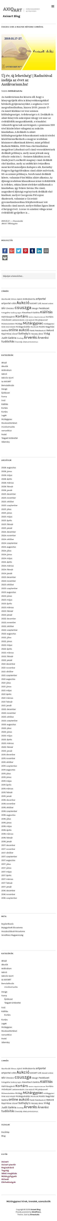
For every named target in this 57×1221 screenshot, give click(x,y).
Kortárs (21, 316)
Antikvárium (6, 370)
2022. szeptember (9, 630)
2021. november (8, 668)
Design (4, 389)
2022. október (7, 626)
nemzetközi (6, 431)
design (35, 308)
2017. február (6, 883)
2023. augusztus (8, 592)
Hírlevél (5, 1179)
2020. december (8, 709)
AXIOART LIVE (35, 303)
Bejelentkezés (7, 924)
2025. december (8, 494)
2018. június (6, 823)
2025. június (6, 513)
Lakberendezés (18, 320)
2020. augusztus (8, 724)
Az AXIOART (6, 381)
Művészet (34, 327)
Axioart (4, 1162)
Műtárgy (18, 324)
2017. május (6, 872)
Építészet (5, 393)
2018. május (6, 826)
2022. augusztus (8, 634)
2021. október (7, 671)
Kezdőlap (5, 1132)
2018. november (8, 804)
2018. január (6, 841)
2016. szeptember (9, 898)
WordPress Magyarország (12, 935)
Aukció (4, 224)
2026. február (7, 487)
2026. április (6, 479)
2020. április (6, 739)
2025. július (6, 509)
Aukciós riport (7, 378)
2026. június (6, 471)
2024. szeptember (9, 543)
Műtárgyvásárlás (23, 327)
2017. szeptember (9, 856)
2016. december (8, 890)
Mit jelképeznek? (41, 320)
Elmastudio (34, 1215)
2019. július (6, 773)
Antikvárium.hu (15, 91)
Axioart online (47, 303)
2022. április (6, 649)
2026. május (6, 475)
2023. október (7, 585)
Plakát (32, 330)
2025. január (6, 528)
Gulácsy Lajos (16, 313)
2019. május (6, 781)
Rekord (50, 330)
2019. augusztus (8, 770)
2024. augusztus (8, 547)
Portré (3, 434)
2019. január (6, 796)
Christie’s (10, 308)
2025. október (7, 502)
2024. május (6, 558)
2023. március (7, 607)
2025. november (8, 498)
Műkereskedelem (8, 324)
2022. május (6, 645)
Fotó (3, 400)
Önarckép (19, 342)
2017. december (8, 845)
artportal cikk (8, 303)
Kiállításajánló (8, 317)
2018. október (7, 807)
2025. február (7, 524)
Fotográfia (5, 313)
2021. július (6, 683)
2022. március (7, 653)
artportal (41, 298)
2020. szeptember (9, 721)
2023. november (8, 581)
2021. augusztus (8, 679)
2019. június (6, 777)
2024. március (7, 566)
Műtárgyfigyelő (9, 1176)
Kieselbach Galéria (31, 312)
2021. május (6, 690)
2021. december (8, 664)
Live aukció (29, 320)
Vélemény (5, 442)
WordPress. (36, 1212)
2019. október (7, 762)
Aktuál (4, 363)
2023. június (6, 596)
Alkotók (4, 366)
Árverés (30, 337)
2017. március (7, 879)
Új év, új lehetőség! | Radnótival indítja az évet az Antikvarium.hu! (26, 80)
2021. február (6, 702)
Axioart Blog (11, 16)
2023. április (6, 604)
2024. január (6, 573)
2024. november (8, 535)
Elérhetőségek (8, 1182)
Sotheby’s (24, 333)
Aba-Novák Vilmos (9, 299)
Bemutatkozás (7, 385)
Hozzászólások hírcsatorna (13, 931)
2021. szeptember (9, 675)
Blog (3, 1136)
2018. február (7, 838)
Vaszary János (37, 334)
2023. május (6, 600)
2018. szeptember (9, 811)
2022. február (7, 656)
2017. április (6, 875)
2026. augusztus (8, 468)
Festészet (44, 308)
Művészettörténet (9, 423)
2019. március (7, 789)
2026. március (7, 483)
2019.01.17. (5, 221)
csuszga (23, 307)
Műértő (42, 327)
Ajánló (19, 299)
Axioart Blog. (36, 1209)
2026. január (6, 490)
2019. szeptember (9, 766)
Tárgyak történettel (9, 438)
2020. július (6, 728)
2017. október (7, 853)
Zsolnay (20, 338)
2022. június (6, 641)
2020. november (8, 713)
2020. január (6, 751)
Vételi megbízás (9, 1173)
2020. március (7, 743)
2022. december (8, 619)
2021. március (7, 698)
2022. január (6, 660)
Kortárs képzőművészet (37, 317)
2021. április (6, 694)
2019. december (8, 754)
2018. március (7, 834)
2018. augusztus (8, 815)
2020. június (6, 732)
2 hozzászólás (18, 221)
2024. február (7, 569)
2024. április (6, 562)
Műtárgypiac (13, 224)
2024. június (6, 554)
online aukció (19, 330)
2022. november (8, 622)
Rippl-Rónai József (9, 334)
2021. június (6, 687)
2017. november (8, 849)
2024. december (8, 532)
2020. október (7, 717)
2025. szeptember (9, 505)
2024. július (6, 551)
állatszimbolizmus (30, 342)
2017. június (6, 868)
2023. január (6, 615)
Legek (4, 415)
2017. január (6, 887)
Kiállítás (46, 312)
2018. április (6, 830)
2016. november (8, 894)
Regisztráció (7, 1167)
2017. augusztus (8, 860)
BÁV (3, 308)
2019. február (6, 792)
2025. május (6, 517)
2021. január (6, 705)
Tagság (5, 1170)
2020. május (6, 736)
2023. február (7, 611)
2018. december (8, 800)
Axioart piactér (8, 1164)
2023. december (8, 577)
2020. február (7, 747)
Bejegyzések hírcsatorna (12, 927)
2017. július (6, 864)
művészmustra (8, 427)
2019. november (8, 758)
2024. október (7, 539)
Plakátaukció (40, 330)
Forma (4, 397)
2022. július (6, 637)
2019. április (6, 785)
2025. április (6, 520)
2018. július (6, 819)
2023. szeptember (9, 588)
